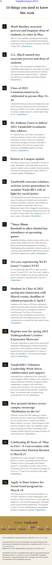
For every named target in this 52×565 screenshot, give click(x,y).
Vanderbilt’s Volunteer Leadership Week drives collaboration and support (28, 368)
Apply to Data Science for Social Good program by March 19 (27, 486)
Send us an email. (42, 538)
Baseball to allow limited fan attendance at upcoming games (29, 232)
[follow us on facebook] (12, 529)
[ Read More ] (26, 46)
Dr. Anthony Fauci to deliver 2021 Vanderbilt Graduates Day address (29, 126)
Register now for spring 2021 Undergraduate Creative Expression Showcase (29, 335)
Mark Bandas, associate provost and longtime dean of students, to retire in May (30, 30)
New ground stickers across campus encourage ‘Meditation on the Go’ (28, 407)
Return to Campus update (27, 158)
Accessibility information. (22, 555)
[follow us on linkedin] (32, 529)
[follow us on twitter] (4, 529)
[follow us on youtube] (41, 529)
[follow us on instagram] (22, 529)
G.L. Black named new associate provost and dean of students (30, 58)
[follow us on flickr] (48, 529)
